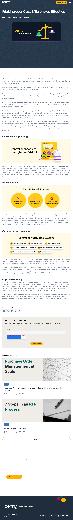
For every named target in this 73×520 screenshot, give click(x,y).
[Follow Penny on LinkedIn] (51, 515)
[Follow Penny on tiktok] (59, 515)
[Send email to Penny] (67, 515)
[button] (4, 310)
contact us (34, 298)
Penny (4, 294)
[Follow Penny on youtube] (63, 515)
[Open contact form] (70, 2)
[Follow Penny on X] (55, 515)
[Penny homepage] (6, 2)
